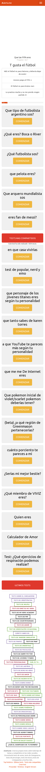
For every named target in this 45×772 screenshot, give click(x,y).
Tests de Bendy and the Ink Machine (23, 687)
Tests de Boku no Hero (23, 670)
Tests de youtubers (30, 691)
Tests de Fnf (23, 617)
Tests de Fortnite (23, 736)
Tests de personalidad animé (23, 716)
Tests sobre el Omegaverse (22, 596)
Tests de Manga (12, 703)
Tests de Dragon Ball (23, 711)
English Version (30, 767)
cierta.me (7, 3)
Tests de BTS (12, 691)
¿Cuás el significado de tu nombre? (23, 745)
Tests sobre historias (30, 695)
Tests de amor (23, 674)
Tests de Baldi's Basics (23, 740)
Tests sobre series (23, 720)
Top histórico (8, 762)
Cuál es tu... (35, 662)
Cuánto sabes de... (23, 633)
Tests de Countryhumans (23, 621)
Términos (20, 767)
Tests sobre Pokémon (23, 707)
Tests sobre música (23, 724)
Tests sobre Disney (23, 683)
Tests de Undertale (23, 645)
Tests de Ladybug (23, 666)
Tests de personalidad (16, 662)
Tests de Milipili (23, 604)
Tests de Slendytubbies (23, 732)
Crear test (22, 764)
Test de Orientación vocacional (23, 629)
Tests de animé (23, 625)
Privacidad (12, 767)
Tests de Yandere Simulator (23, 637)
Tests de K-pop (33, 699)
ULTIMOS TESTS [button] (22, 585)
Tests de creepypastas (23, 600)
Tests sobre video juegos (23, 728)
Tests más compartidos (32, 762)
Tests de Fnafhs (15, 641)
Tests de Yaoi (11, 695)
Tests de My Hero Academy (23, 612)
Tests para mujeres (32, 703)
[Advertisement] (22, 30)
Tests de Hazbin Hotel (23, 678)
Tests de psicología (23, 650)
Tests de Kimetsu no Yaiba (23, 608)
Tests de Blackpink (15, 699)
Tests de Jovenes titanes (23, 658)
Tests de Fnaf (32, 641)
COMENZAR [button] (22, 121)
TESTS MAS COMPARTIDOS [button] (22, 238)
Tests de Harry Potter (23, 654)
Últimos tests (18, 762)
